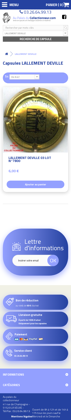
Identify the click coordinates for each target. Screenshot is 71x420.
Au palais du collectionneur (11, 398)
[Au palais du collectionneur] (29, 17)
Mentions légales (21, 416)
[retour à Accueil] (6, 54)
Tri (6, 76)
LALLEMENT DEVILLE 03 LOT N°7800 (30, 159)
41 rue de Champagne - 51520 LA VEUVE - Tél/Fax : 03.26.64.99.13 (16, 407)
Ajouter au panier (35, 184)
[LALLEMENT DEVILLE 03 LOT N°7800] (35, 120)
